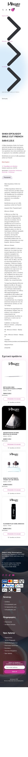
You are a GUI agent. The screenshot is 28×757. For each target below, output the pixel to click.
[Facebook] (3, 575)
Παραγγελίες (8, 637)
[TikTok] (9, 575)
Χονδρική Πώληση (10, 624)
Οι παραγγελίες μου (10, 607)
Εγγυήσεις (8, 648)
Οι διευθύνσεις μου (10, 609)
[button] (9, 166)
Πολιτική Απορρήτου (11, 651)
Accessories (4, 66)
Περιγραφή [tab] (7, 177)
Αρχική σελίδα (5, 15)
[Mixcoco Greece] (14, 4)
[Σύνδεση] (6, 9)
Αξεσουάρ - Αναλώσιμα (7, 41)
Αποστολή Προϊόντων (11, 643)
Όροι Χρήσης (8, 653)
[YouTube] (13, 575)
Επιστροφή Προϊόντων (11, 645)
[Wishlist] (9, 10)
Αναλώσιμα (19, 170)
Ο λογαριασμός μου (10, 604)
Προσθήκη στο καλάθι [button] (14, 399)
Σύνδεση (7, 601)
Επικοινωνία (8, 622)
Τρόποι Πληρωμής (10, 640)
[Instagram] (6, 575)
